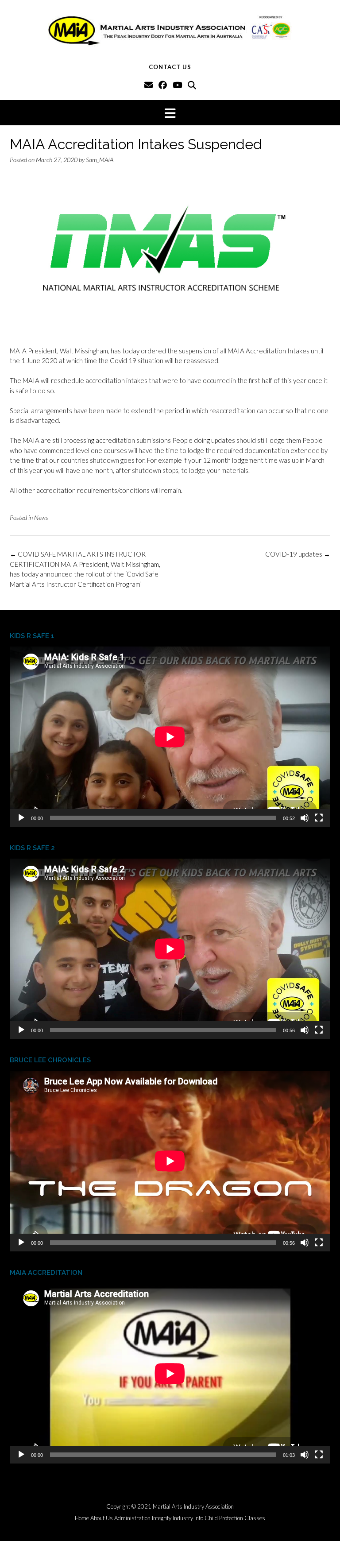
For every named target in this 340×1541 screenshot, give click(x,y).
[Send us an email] (148, 85)
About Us (101, 1518)
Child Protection (224, 1518)
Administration (132, 1518)
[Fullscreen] (318, 817)
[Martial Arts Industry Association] (170, 30)
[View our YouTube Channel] (177, 85)
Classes (254, 1518)
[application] (170, 737)
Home (82, 1518)
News (41, 517)
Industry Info (188, 1518)
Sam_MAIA (99, 159)
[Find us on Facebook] (162, 85)
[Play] (21, 817)
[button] (170, 112)
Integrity (161, 1518)
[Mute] (304, 817)
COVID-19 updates (297, 554)
